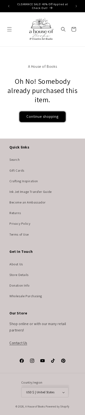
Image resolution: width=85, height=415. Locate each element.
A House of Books (35, 406)
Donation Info (19, 285)
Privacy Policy (19, 223)
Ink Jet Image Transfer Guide (30, 192)
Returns (15, 213)
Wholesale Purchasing (25, 296)
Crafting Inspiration (23, 181)
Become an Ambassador (27, 202)
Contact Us (18, 343)
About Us (16, 264)
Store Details (19, 275)
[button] (9, 29)
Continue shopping (42, 116)
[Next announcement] (76, 6)
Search (14, 159)
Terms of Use (19, 234)
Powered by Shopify (57, 406)
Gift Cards (16, 170)
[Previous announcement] (9, 6)
